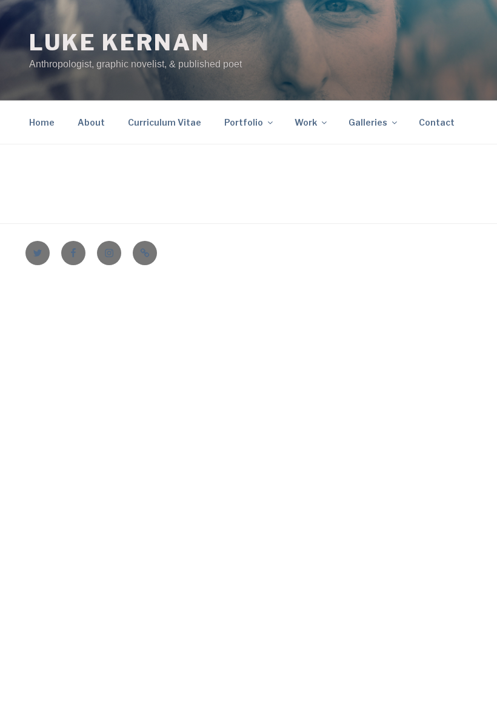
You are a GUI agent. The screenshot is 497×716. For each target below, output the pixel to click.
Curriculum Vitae (164, 122)
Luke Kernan (119, 42)
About (91, 122)
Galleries (368, 122)
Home (42, 122)
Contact (437, 122)
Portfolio (243, 122)
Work (306, 122)
